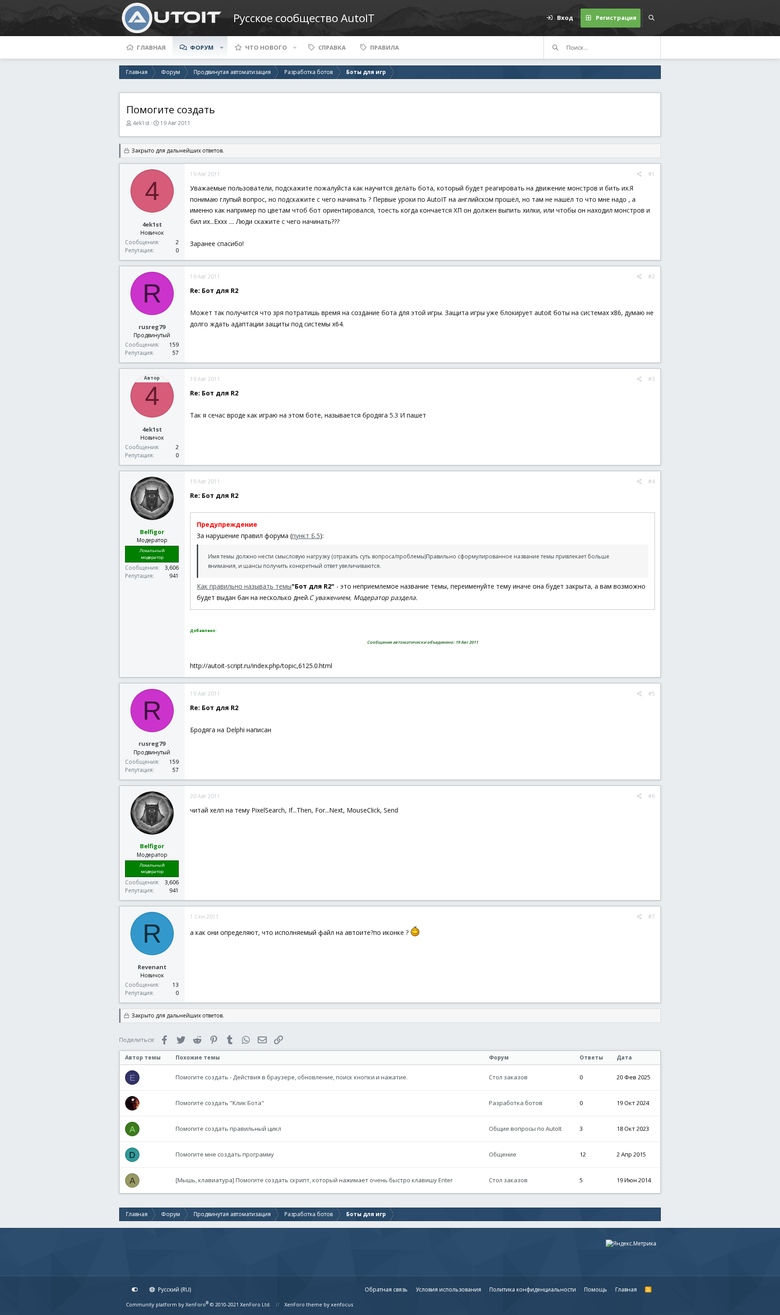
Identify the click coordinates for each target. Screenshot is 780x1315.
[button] (222, 47)
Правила (384, 47)
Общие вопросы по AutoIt (525, 1128)
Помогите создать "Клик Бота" (220, 1103)
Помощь (595, 1289)
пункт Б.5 (306, 535)
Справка (332, 47)
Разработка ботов (516, 1103)
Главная (151, 47)
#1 (651, 174)
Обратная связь (386, 1289)
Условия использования (448, 1289)
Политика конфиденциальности (532, 1289)
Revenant (152, 967)
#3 (651, 379)
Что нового (266, 47)
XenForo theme (303, 1304)
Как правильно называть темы (244, 586)
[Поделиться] (639, 174)
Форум (202, 47)
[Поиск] (651, 18)
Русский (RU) (174, 1289)
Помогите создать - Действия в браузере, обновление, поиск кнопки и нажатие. (292, 1077)
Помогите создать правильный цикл (228, 1128)
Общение (502, 1154)
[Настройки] (135, 1289)
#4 (651, 481)
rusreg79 (152, 327)
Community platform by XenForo (198, 1304)
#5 (651, 693)
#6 (651, 796)
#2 (651, 276)
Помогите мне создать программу (225, 1154)
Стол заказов (508, 1077)
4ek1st (141, 123)
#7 (651, 916)
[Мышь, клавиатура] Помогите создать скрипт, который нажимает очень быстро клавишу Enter (314, 1180)
